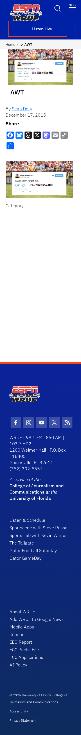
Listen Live (42, 28)
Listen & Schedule (27, 520)
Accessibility (18, 711)
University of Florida (30, 498)
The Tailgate (21, 543)
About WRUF (22, 612)
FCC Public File (24, 650)
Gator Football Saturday (33, 550)
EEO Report (20, 642)
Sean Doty (22, 109)
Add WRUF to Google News (36, 619)
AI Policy (18, 665)
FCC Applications (26, 657)
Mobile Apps (21, 627)
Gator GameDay (25, 558)
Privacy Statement (22, 720)
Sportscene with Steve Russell (39, 528)
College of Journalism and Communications (36, 489)
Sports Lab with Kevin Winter (38, 535)
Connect (17, 634)
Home (10, 44)
